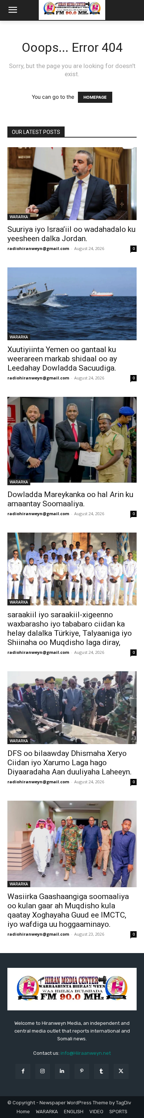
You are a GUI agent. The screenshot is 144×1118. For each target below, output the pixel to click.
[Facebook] (23, 1071)
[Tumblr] (101, 1071)
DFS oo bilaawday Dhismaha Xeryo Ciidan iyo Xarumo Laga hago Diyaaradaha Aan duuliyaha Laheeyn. (69, 762)
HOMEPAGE (95, 97)
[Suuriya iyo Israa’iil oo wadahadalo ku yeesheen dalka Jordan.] (72, 183)
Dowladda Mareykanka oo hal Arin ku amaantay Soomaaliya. (70, 499)
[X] (121, 1071)
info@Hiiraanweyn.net (86, 1053)
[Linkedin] (62, 1071)
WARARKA (19, 216)
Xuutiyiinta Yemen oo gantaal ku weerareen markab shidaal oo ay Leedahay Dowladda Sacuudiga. (62, 358)
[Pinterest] (82, 1071)
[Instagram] (42, 1071)
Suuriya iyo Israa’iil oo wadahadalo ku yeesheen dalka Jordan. (71, 234)
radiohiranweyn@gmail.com (38, 248)
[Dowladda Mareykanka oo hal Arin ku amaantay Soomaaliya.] (72, 441)
